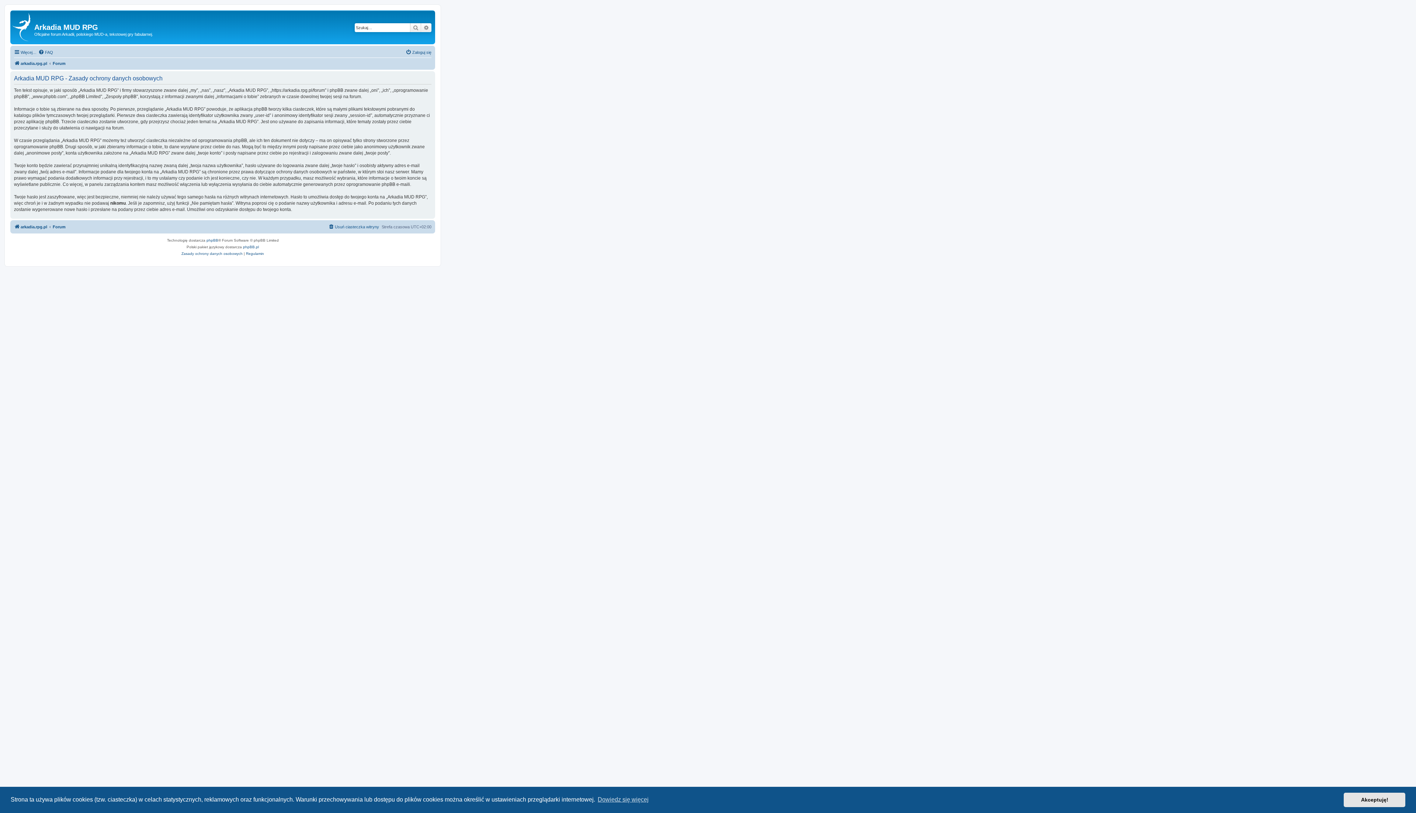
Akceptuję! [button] (1374, 800)
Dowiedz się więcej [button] (623, 799)
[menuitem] (45, 52)
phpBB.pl (251, 247)
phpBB (212, 240)
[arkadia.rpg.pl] (23, 27)
